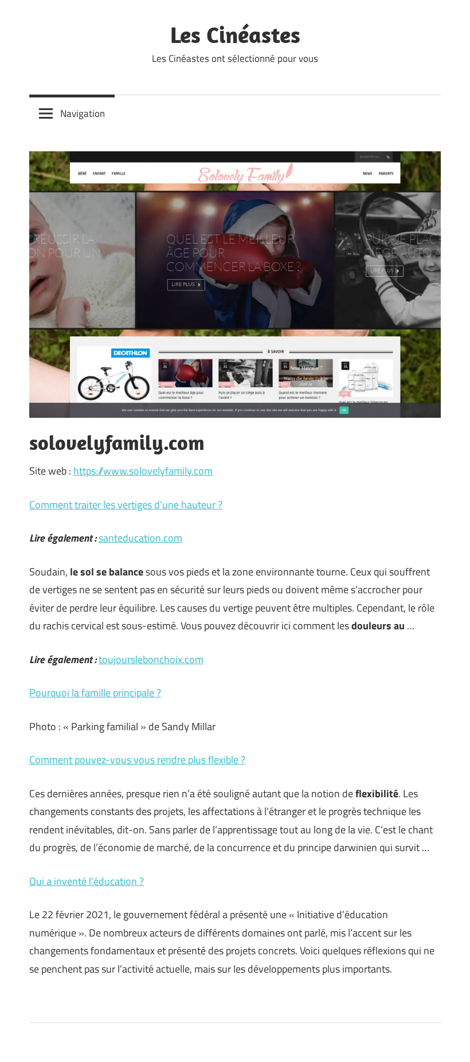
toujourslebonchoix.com (151, 659)
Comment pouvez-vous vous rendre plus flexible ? (137, 759)
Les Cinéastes (235, 34)
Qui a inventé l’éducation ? (86, 881)
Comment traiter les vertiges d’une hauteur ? (125, 504)
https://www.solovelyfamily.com (143, 471)
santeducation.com (140, 538)
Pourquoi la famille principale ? (95, 692)
